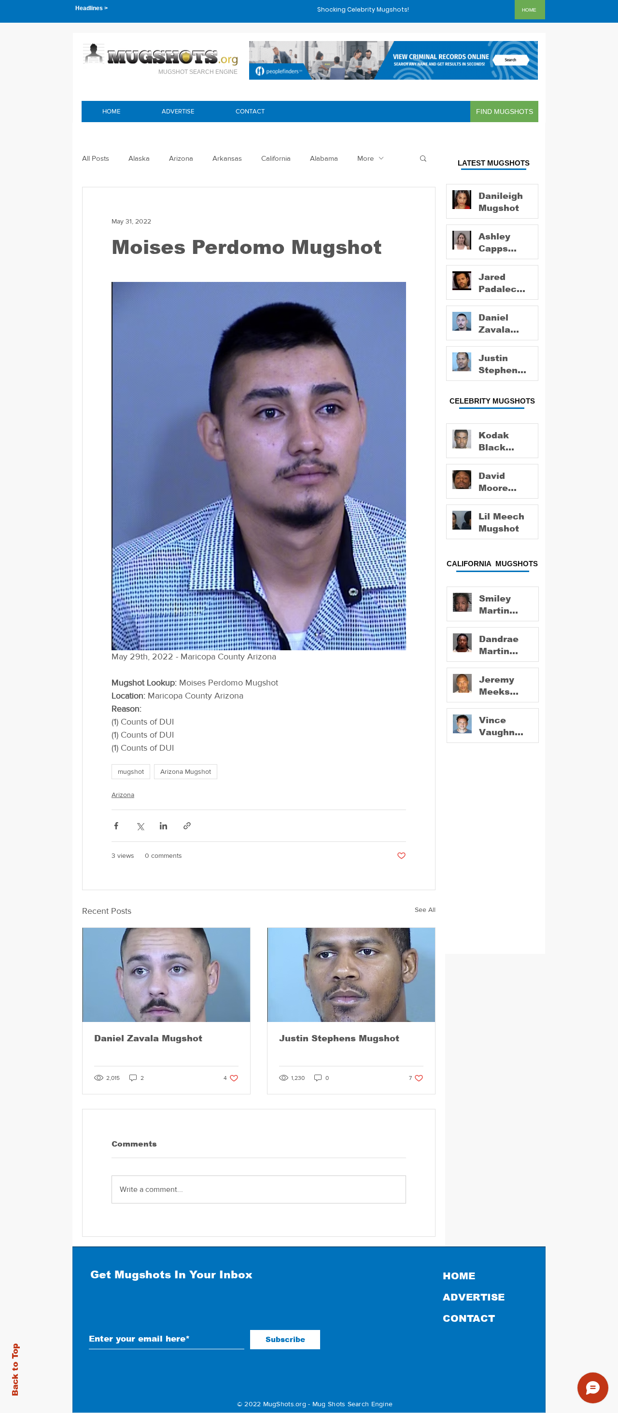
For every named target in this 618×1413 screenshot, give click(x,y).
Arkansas (227, 158)
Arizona (181, 158)
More (365, 158)
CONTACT (469, 1318)
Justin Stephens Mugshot (339, 1038)
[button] (423, 158)
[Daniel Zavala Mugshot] (166, 975)
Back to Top (15, 1369)
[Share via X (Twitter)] (139, 825)
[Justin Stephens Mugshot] (351, 975)
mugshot (131, 771)
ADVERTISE (474, 1297)
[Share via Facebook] (116, 825)
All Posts (95, 158)
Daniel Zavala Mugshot (148, 1038)
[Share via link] (187, 825)
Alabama (324, 158)
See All (425, 909)
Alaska (139, 158)
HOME (459, 1276)
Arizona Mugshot (185, 771)
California (276, 158)
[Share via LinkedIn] (163, 825)
